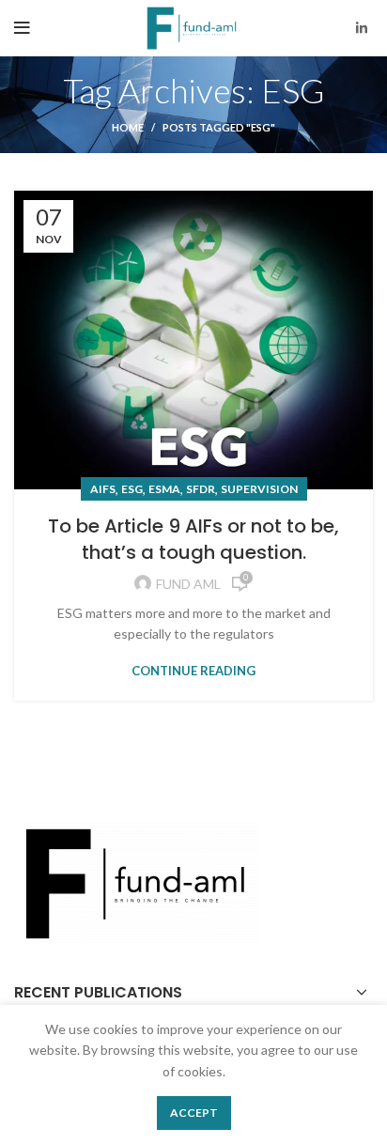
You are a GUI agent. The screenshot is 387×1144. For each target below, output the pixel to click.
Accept (194, 1112)
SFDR (200, 489)
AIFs (103, 489)
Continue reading (193, 671)
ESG (132, 489)
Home (128, 127)
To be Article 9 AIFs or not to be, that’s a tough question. (193, 539)
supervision (259, 489)
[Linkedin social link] (361, 28)
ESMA (164, 489)
